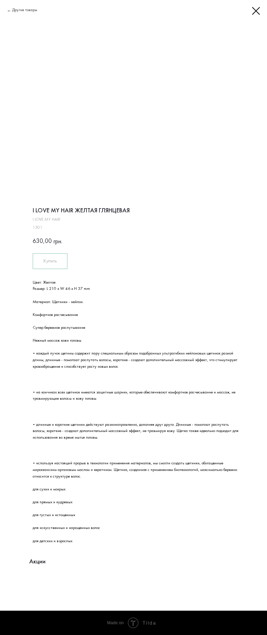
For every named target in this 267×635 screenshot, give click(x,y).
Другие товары (24, 10)
